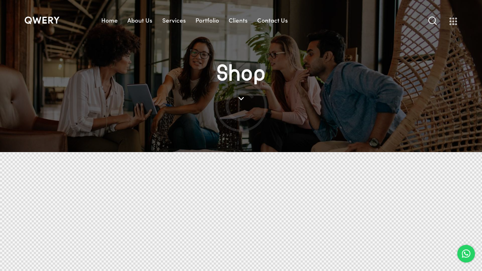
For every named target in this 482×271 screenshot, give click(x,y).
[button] (466, 254)
